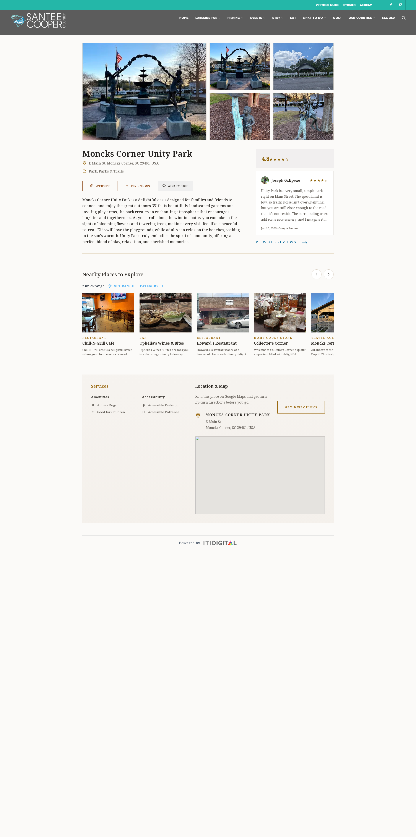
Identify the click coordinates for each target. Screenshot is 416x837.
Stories (349, 5)
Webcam (366, 5)
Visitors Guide (327, 5)
